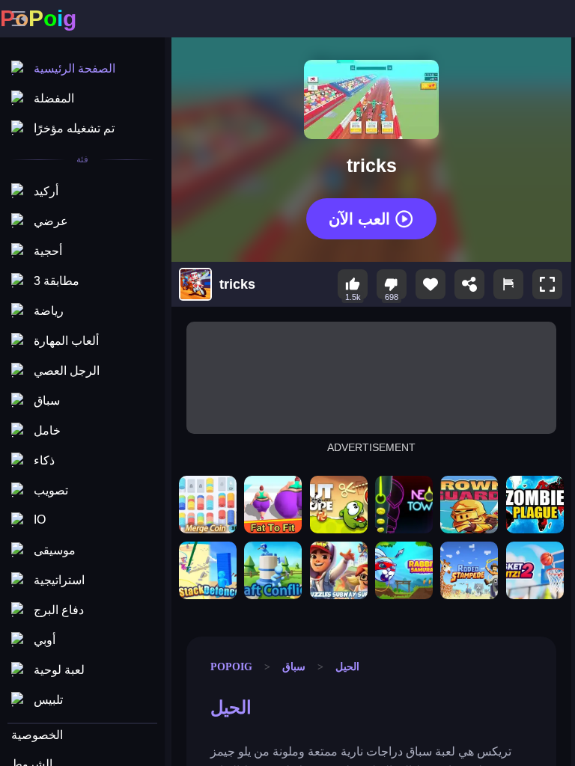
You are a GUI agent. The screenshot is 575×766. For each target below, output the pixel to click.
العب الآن (359, 218)
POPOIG (231, 666)
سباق (293, 666)
